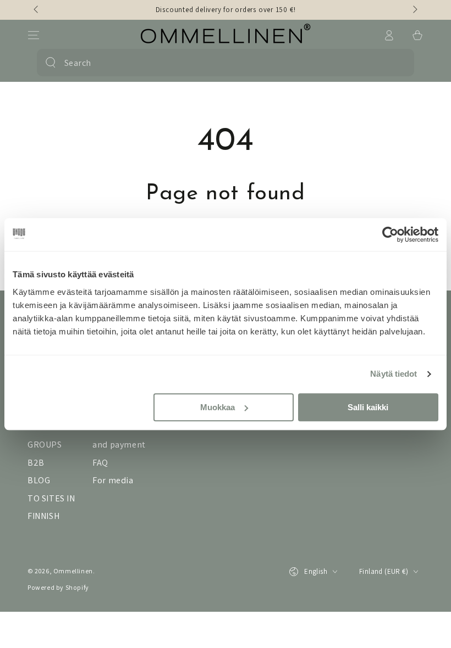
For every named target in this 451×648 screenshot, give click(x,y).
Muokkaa (217, 407)
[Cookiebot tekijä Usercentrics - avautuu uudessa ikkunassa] (390, 234)
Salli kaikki (368, 407)
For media (112, 480)
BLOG (39, 480)
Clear (398, 63)
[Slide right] (414, 10)
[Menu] (33, 35)
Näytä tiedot (393, 373)
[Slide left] (37, 10)
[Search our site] (50, 62)
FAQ (100, 462)
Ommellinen (73, 571)
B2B (36, 462)
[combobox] (223, 62)
